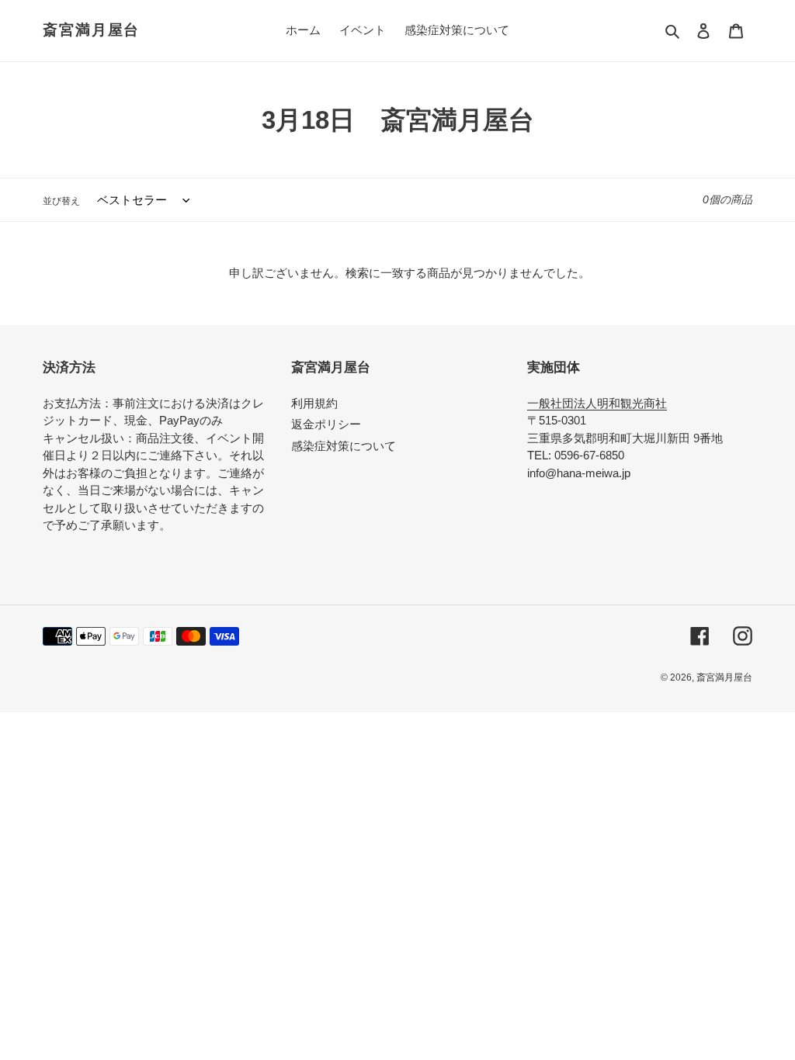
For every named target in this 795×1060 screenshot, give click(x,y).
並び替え (61, 201)
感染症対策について (343, 445)
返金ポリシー (326, 424)
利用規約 (314, 403)
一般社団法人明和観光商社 (597, 403)
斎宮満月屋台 (91, 30)
